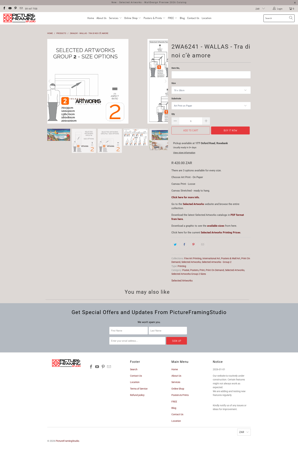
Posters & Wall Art (230, 258)
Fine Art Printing (192, 258)
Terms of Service (138, 388)
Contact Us (193, 18)
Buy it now (230, 130)
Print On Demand (215, 270)
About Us (102, 18)
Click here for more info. (185, 197)
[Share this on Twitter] (175, 244)
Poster (185, 270)
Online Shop (131, 18)
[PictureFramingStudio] (19, 18)
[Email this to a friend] (202, 244)
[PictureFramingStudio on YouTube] (9, 8)
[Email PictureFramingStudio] (20, 8)
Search (133, 369)
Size (173, 83)
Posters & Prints (153, 18)
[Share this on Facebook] (184, 244)
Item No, (175, 68)
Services (114, 18)
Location (206, 18)
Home (90, 18)
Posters (194, 270)
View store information (184, 152)
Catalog (182, 2)
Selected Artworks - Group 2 (216, 262)
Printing (182, 266)
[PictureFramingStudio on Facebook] (4, 8)
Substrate (176, 98)
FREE (171, 18)
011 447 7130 (31, 8)
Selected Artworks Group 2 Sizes (188, 274)
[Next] (165, 81)
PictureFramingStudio (67, 441)
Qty (173, 114)
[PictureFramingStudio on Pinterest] (15, 8)
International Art (211, 258)
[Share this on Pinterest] (193, 244)
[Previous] (50, 81)
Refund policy (137, 395)
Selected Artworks (193, 204)
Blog (182, 18)
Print (202, 270)
